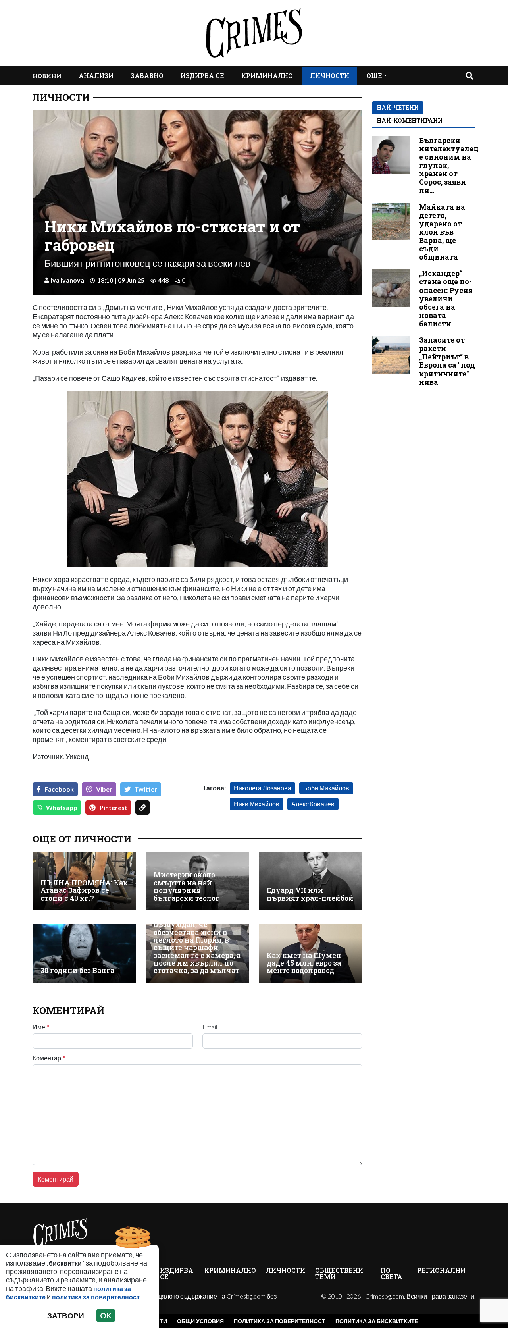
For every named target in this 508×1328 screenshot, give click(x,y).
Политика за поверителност (279, 1321)
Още (374, 75)
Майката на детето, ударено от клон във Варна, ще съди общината (442, 232)
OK (106, 1315)
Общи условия (200, 1321)
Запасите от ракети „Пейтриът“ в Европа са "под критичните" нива (447, 361)
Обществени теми (339, 1273)
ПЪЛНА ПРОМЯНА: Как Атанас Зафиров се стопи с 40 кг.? (84, 890)
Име (41, 1027)
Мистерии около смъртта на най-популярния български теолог (186, 886)
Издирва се (202, 75)
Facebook (59, 789)
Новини (47, 76)
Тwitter (146, 789)
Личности (329, 75)
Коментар (49, 1058)
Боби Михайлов (326, 788)
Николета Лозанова (262, 788)
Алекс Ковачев (313, 804)
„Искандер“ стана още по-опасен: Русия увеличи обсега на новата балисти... (446, 298)
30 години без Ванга (77, 970)
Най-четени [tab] (398, 107)
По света (391, 1273)
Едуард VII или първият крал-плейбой (310, 894)
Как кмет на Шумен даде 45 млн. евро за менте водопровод (304, 963)
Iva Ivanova (67, 280)
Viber (104, 789)
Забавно (147, 75)
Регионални (441, 1270)
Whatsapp (61, 807)
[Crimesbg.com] (60, 1232)
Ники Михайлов (256, 804)
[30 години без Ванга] (84, 953)
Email (209, 1027)
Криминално (267, 75)
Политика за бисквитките (376, 1321)
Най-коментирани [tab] (410, 120)
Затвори (65, 1315)
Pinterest (113, 807)
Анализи (96, 75)
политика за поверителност (96, 1297)
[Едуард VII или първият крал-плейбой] (310, 881)
